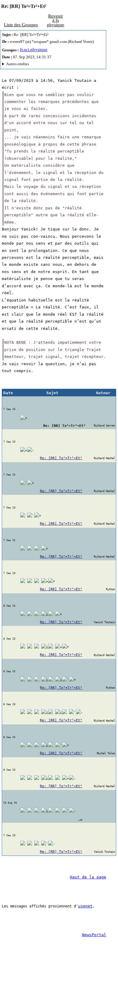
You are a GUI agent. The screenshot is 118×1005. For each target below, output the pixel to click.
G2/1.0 (36, 65)
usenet (85, 906)
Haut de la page (88, 877)
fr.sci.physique (34, 49)
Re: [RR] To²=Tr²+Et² (61, 458)
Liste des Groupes (21, 24)
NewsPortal (94, 935)
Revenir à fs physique (55, 20)
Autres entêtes (17, 64)
